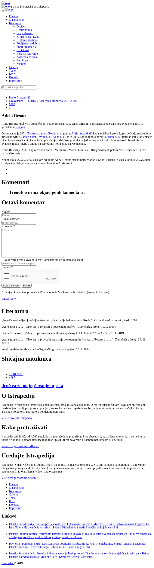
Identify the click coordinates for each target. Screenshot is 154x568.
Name (6, 211)
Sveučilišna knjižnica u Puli (118, 533)
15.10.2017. (16, 374)
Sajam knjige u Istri (78, 547)
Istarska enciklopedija (22, 524)
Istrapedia (8, 563)
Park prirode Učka (79, 553)
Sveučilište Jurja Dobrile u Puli (47, 547)
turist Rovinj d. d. (40, 136)
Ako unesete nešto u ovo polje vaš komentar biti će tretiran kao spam (42, 259)
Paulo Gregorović (19, 97)
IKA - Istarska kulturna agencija (48, 553)
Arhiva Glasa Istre (81, 556)
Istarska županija (19, 553)
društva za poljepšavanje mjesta (32, 385)
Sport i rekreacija (27, 46)
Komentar (8, 226)
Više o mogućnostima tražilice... (20, 446)
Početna (13, 16)
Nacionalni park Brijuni (136, 553)
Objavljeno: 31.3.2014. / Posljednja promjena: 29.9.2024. (43, 100)
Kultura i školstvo (27, 40)
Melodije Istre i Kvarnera (55, 556)
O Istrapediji (16, 19)
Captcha (7, 267)
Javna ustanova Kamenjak (106, 553)
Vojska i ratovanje (27, 53)
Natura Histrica (24, 527)
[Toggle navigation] (3, 10)
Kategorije (15, 23)
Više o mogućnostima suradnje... (21, 477)
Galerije (13, 67)
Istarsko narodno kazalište (24, 556)
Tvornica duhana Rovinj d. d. (44, 133)
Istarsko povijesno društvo (50, 524)
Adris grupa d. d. (81, 133)
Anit (55, 136)
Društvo (21, 26)
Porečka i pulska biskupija (38, 537)
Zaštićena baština (27, 57)
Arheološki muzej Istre (107, 543)
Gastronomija (24, 29)
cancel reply (9, 298)
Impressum (15, 80)
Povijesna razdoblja (28, 43)
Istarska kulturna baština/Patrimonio (30, 533)
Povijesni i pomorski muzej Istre (28, 543)
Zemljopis (22, 60)
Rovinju (20, 127)
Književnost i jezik (28, 36)
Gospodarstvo (25, 33)
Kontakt (14, 77)
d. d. (62, 136)
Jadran (25, 136)
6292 (12, 104)
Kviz (12, 74)
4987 (12, 377)
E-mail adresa (10, 219)
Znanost (21, 63)
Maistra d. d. (112, 136)
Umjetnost (23, 50)
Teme (12, 70)
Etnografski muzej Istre (68, 537)
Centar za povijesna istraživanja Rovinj (71, 543)
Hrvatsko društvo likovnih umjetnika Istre (76, 533)
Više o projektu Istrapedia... (18, 418)
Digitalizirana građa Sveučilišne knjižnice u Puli (90, 527)
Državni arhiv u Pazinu (47, 527)
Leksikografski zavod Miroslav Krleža (89, 524)
